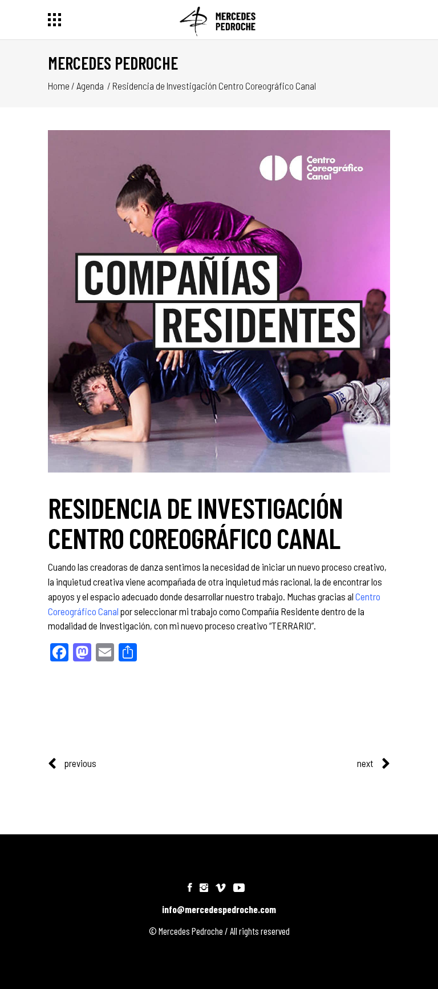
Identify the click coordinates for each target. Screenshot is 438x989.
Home (59, 85)
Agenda (90, 85)
